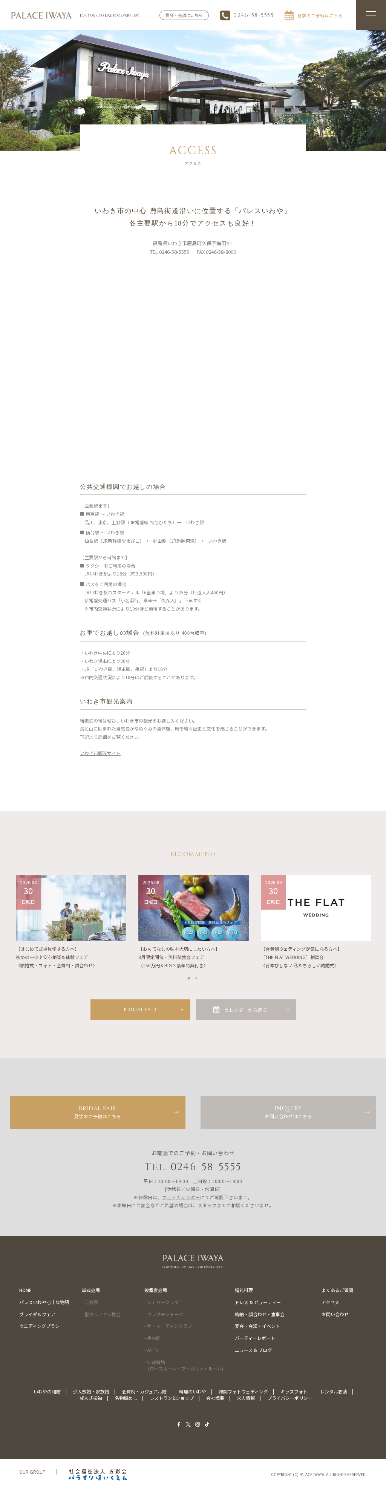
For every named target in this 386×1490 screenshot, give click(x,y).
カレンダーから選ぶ (245, 1010)
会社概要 (215, 1398)
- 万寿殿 (90, 1302)
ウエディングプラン (39, 1326)
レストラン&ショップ (172, 1398)
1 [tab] (189, 977)
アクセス (330, 1302)
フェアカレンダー (181, 1197)
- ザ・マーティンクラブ (168, 1326)
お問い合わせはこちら (288, 1111)
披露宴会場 (155, 1290)
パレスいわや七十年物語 (44, 1302)
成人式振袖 (91, 1398)
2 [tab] (197, 977)
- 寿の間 (152, 1338)
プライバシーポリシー (289, 1398)
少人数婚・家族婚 (91, 1391)
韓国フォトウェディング (243, 1391)
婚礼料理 (244, 1290)
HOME (25, 1290)
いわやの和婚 (47, 1391)
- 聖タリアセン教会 (101, 1314)
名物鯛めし (126, 1398)
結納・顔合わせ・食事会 (260, 1314)
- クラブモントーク (163, 1314)
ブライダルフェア (37, 1314)
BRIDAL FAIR (140, 1010)
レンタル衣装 (333, 1391)
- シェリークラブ (161, 1302)
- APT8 (151, 1350)
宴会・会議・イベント (257, 1326)
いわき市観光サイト (100, 753)
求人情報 (246, 1398)
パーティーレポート (255, 1338)
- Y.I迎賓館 (183, 1365)
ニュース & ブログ (253, 1350)
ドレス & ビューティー (258, 1302)
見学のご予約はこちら (97, 1111)
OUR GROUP (32, 1472)
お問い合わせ (335, 1314)
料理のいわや (192, 1391)
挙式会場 (91, 1290)
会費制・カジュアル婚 (144, 1391)
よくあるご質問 (337, 1290)
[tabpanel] (71, 922)
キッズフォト (294, 1391)
